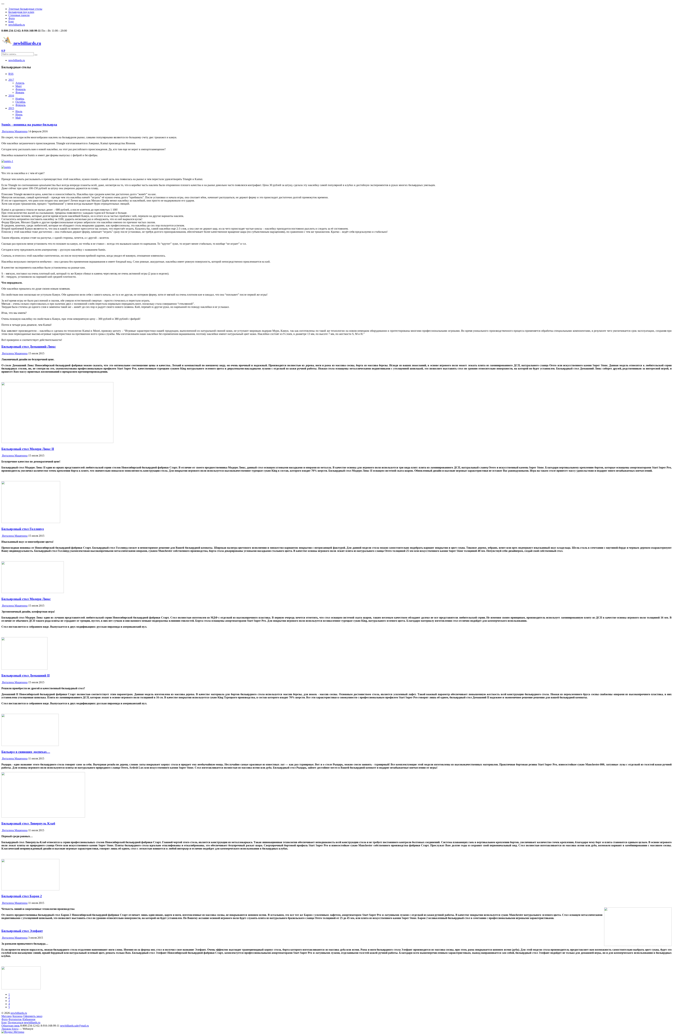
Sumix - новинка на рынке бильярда (29, 124)
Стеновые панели (19, 15)
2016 (11, 95)
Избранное (28, 1019)
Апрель (19, 82)
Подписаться (15, 1022)
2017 (11, 79)
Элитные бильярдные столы (25, 8)
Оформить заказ (32, 1016)
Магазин (6, 1016)
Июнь (18, 114)
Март (18, 86)
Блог (11, 21)
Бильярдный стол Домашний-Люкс (28, 346)
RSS (10, 73)
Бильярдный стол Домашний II (25, 675)
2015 (11, 108)
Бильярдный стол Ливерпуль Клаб (28, 823)
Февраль (20, 89)
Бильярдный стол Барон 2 (21, 896)
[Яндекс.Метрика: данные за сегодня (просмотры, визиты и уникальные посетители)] (12, 1032)
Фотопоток (15, 1019)
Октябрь (20, 101)
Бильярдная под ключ (21, 12)
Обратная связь (10, 1025)
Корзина (17, 1016)
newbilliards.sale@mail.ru (74, 1025)
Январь (19, 92)
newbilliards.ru (16, 24)
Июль (18, 111)
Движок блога (9, 1028)
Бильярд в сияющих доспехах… (25, 752)
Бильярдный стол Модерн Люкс (26, 599)
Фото (11, 18)
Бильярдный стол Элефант (22, 931)
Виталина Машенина (15, 131)
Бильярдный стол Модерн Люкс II (27, 449)
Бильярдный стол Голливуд (22, 529)
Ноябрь (19, 98)
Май (18, 117)
